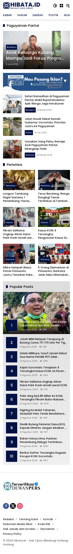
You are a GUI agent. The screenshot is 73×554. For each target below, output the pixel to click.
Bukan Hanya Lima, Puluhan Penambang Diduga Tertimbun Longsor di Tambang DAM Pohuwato (41, 440)
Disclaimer (47, 529)
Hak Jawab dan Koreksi (19, 529)
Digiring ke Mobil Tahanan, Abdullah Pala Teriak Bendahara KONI (42, 412)
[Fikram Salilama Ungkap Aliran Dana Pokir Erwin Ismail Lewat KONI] (19, 217)
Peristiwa (10, 185)
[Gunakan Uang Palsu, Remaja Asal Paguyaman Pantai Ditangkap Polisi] (12, 149)
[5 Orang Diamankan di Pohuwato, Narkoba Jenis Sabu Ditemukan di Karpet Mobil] (54, 254)
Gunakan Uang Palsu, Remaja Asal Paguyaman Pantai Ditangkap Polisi (45, 145)
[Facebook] (6, 506)
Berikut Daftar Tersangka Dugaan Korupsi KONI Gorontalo (43, 454)
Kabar (29, 132)
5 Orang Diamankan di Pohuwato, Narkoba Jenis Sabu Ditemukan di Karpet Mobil (53, 271)
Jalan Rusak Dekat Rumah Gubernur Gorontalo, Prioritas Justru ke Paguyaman (45, 122)
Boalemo (11, 47)
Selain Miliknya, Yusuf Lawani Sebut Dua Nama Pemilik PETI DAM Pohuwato (43, 355)
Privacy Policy (12, 534)
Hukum (9, 222)
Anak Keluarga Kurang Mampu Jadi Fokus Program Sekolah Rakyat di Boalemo (35, 55)
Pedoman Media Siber (18, 524)
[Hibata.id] (21, 5)
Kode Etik (44, 524)
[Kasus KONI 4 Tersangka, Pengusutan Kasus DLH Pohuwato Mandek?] (54, 217)
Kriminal (30, 154)
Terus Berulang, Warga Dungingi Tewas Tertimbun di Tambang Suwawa (53, 197)
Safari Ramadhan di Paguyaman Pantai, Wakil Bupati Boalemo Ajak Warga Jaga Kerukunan (47, 99)
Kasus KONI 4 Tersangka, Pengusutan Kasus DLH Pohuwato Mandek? (53, 234)
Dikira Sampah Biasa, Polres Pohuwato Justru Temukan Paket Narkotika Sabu (18, 271)
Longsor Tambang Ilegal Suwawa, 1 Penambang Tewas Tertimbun (16, 197)
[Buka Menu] (61, 5)
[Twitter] (13, 506)
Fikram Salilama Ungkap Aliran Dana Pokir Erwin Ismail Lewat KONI (19, 234)
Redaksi (8, 519)
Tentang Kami (28, 519)
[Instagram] (20, 506)
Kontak (48, 519)
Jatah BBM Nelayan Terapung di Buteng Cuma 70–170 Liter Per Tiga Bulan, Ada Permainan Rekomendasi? (43, 341)
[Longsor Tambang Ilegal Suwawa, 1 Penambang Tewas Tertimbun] (19, 180)
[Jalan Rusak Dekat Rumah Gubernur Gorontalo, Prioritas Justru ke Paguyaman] (12, 126)
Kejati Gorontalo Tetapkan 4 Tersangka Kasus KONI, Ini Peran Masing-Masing (42, 369)
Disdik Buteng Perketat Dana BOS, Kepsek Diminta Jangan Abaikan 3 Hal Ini (43, 426)
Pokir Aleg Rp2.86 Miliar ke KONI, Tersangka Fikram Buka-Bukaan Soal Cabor (42, 397)
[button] (55, 5)
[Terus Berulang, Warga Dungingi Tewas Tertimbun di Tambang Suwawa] (54, 180)
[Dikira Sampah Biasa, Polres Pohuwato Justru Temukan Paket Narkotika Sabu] (19, 254)
